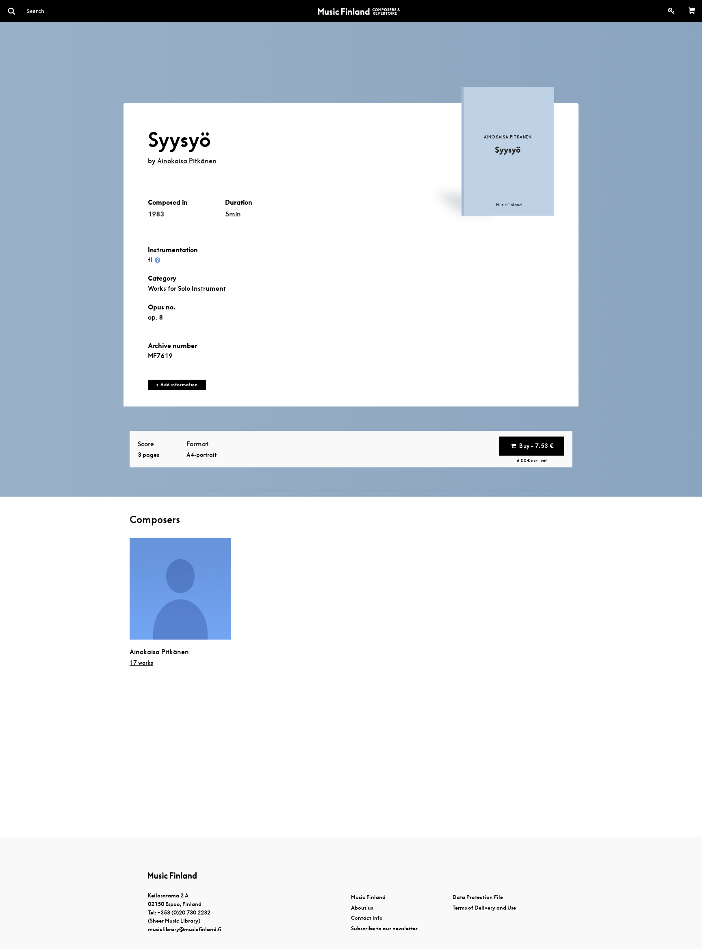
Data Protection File (478, 897)
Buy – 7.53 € (536, 446)
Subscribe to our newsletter (384, 928)
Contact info (367, 917)
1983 (156, 214)
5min (233, 214)
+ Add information (177, 384)
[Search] (50, 11)
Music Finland (368, 897)
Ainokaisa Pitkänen (187, 161)
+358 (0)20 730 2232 (183, 912)
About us (362, 907)
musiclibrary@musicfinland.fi (184, 929)
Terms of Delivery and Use (484, 907)
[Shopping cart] (692, 11)
